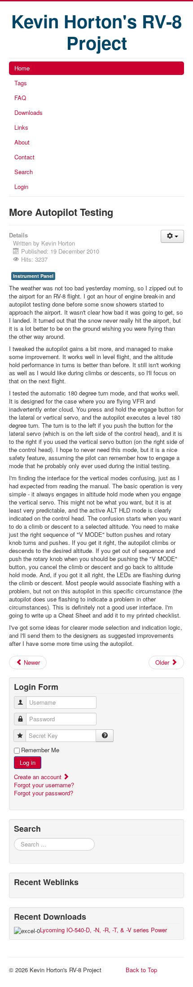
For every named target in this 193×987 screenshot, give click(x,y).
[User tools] (172, 236)
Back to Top (141, 969)
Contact (24, 157)
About (22, 142)
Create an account (38, 776)
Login (21, 186)
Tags (20, 83)
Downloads (28, 112)
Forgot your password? (43, 793)
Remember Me (40, 750)
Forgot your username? (44, 785)
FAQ (20, 97)
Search (23, 171)
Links (21, 127)
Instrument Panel (33, 275)
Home (22, 68)
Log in (27, 762)
